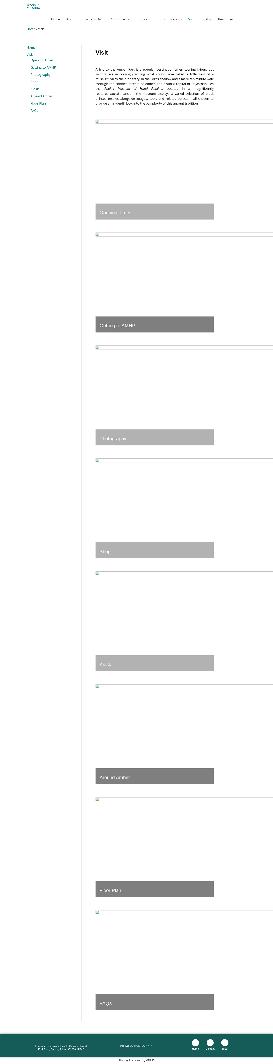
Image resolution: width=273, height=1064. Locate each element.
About (71, 19)
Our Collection (121, 19)
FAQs (34, 110)
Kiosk (35, 89)
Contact (210, 1048)
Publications (172, 19)
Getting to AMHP (43, 67)
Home (55, 19)
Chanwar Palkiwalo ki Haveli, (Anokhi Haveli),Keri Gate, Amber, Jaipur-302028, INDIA (61, 1048)
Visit (191, 19)
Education (146, 19)
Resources (226, 19)
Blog (208, 19)
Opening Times (42, 60)
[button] (241, 19)
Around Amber (42, 96)
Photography (41, 74)
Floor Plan (38, 103)
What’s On (93, 19)
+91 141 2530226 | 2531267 (136, 1046)
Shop (34, 82)
